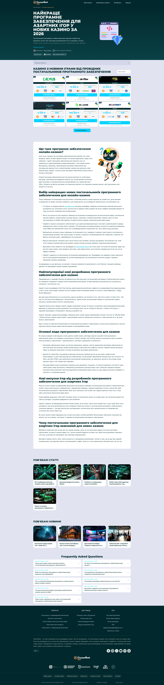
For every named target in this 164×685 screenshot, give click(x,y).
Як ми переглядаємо (113, 618)
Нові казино (88, 3)
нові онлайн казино (82, 247)
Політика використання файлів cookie (52, 682)
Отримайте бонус (49, 94)
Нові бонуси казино (102, 3)
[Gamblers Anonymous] (105, 667)
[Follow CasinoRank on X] (116, 651)
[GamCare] (84, 667)
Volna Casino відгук (49, 123)
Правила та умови (101, 682)
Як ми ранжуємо (113, 621)
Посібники (117, 3)
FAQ (113, 625)
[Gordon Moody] (69, 667)
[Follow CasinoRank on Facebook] (108, 651)
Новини (128, 3)
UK (35, 651)
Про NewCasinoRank (113, 615)
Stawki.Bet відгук (115, 97)
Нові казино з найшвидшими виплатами (55, 615)
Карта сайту (119, 682)
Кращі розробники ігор (86, 625)
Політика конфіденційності (80, 682)
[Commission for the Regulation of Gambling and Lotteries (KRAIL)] (54, 667)
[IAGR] (96, 667)
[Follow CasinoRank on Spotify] (125, 651)
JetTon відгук (82, 97)
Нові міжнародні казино (86, 621)
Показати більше (81, 130)
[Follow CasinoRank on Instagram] (112, 651)
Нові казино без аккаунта (54, 625)
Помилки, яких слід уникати (86, 615)
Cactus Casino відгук (49, 97)
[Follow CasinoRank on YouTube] (120, 651)
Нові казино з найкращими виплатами (55, 628)
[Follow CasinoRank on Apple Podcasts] (129, 651)
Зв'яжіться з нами (113, 631)
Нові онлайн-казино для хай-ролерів (55, 621)
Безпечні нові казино (55, 618)
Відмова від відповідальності (113, 628)
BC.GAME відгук (81, 123)
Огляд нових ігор (86, 618)
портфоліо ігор (70, 206)
